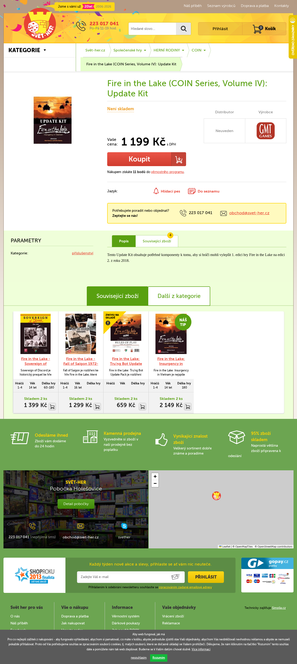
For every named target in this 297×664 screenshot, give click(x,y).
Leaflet (226, 546)
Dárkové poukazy (126, 623)
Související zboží (118, 296)
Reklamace (171, 623)
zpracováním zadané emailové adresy (185, 587)
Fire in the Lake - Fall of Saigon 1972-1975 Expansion (80, 364)
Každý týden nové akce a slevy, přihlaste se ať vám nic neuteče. (150, 564)
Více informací (201, 649)
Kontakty (281, 5)
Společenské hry (127, 50)
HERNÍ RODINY (167, 50)
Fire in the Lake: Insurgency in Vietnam (171, 364)
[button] (216, 495)
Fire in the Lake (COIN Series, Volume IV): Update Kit (131, 64)
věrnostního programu (167, 172)
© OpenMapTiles (242, 546)
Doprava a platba (255, 5)
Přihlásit (220, 28)
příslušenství (82, 253)
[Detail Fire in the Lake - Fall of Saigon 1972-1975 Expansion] (81, 334)
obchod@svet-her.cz (249, 212)
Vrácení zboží (173, 616)
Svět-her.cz (95, 50)
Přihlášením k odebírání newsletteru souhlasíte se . (150, 587)
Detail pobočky (76, 504)
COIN (196, 50)
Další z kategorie (179, 296)
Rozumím (158, 657)
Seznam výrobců (221, 5)
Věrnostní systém (125, 616)
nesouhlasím (139, 657)
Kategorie (24, 50)
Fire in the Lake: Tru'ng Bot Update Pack (126, 364)
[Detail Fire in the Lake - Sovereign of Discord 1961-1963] (36, 334)
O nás (15, 616)
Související (157, 239)
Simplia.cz (279, 608)
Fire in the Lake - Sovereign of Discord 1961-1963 (35, 364)
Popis (124, 241)
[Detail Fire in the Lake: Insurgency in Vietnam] (171, 334)
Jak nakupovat (73, 623)
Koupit (139, 159)
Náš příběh (193, 5)
